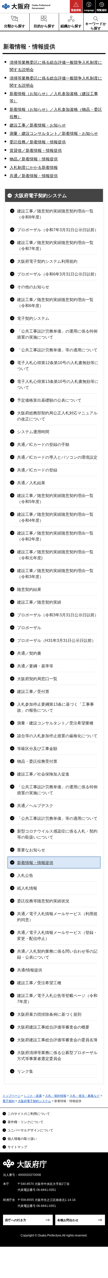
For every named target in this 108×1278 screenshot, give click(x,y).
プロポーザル (29, 628)
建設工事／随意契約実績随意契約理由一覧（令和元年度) (55, 555)
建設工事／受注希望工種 (39, 983)
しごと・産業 (33, 1096)
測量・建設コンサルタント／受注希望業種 (55, 723)
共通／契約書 (29, 653)
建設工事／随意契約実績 (39, 602)
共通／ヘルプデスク (35, 806)
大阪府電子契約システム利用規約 (47, 261)
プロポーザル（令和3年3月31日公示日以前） (57, 615)
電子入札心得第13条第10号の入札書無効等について (57, 384)
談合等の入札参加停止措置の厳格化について (57, 736)
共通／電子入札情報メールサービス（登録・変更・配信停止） (57, 935)
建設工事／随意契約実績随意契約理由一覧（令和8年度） (55, 214)
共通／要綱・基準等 (35, 666)
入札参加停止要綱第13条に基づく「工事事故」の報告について (55, 707)
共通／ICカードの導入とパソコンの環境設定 (57, 457)
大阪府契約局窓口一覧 (37, 679)
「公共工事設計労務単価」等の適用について (57, 350)
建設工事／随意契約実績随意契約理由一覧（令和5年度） (55, 498)
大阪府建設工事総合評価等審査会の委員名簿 (57, 1040)
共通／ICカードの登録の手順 (43, 444)
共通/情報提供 (29, 970)
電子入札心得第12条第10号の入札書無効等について (57, 366)
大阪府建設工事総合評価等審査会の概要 (53, 1027)
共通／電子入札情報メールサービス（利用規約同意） (57, 917)
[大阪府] (26, 6)
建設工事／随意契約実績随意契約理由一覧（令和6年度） (55, 303)
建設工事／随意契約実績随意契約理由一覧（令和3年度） (55, 574)
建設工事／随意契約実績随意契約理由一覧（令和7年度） (55, 245)
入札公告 (25, 875)
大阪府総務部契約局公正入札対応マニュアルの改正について (57, 416)
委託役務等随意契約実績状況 (43, 901)
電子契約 (9, 1101)
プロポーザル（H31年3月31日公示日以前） (56, 640)
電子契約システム (33, 318)
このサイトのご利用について (29, 1114)
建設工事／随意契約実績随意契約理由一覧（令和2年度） (55, 536)
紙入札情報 (27, 888)
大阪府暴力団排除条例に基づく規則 (49, 1014)
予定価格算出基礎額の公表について (49, 400)
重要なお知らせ (31, 850)
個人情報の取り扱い (22, 1139)
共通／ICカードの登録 (37, 470)
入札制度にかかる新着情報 (34, 167)
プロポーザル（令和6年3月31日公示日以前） (57, 274)
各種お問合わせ (67, 1220)
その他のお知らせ (33, 287)
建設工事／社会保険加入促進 (43, 774)
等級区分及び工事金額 (37, 748)
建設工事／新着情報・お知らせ (38, 125)
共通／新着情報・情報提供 (34, 176)
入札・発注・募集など (85, 1096)
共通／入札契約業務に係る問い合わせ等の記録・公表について (57, 954)
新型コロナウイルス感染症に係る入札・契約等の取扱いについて (57, 834)
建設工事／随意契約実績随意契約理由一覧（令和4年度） (55, 517)
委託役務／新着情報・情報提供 (38, 142)
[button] (76, 6)
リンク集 (25, 1071)
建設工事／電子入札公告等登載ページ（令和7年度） (57, 998)
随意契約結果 (29, 589)
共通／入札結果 (31, 483)
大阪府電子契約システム (40, 195)
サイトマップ (17, 1147)
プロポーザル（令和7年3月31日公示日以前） (57, 230)
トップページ (12, 1096)
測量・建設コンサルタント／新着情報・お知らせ (54, 133)
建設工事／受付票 (33, 691)
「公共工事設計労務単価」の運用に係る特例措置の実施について (57, 334)
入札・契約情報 (55, 1096)
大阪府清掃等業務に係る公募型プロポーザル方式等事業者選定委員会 (57, 1056)
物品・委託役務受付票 (37, 761)
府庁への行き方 (15, 1220)
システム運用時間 (33, 432)
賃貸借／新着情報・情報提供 (36, 150)
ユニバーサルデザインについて (30, 1130)
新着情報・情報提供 (35, 863)
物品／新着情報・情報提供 (34, 159)
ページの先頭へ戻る (98, 1166)
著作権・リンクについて (25, 1122)
